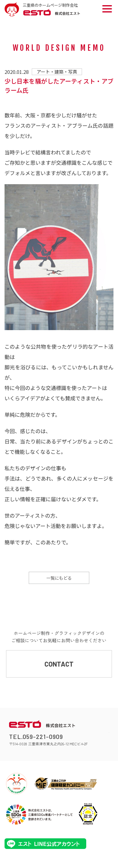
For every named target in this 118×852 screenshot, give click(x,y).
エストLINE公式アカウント (45, 843)
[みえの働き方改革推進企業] (16, 783)
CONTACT (59, 664)
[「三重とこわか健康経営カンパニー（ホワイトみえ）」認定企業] (66, 783)
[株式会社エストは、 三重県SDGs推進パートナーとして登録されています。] (39, 814)
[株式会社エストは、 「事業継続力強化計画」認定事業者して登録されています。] (88, 814)
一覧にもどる (59, 578)
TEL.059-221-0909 (36, 736)
